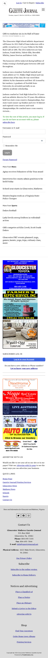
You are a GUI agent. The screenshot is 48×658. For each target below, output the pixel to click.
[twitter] (18, 516)
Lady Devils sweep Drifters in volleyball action (21, 219)
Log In (19, 3)
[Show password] (42, 140)
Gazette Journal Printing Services (17, 482)
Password (7, 136)
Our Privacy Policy (24, 558)
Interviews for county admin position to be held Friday (23, 180)
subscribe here (9, 122)
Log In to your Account (24, 359)
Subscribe (40, 3)
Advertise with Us (24, 614)
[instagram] (29, 516)
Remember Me (11, 145)
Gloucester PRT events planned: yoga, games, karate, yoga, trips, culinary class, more (22, 240)
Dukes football (9, 210)
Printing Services (24, 642)
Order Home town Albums (24, 636)
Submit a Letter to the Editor (24, 608)
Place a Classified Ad (24, 591)
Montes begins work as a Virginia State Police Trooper (21, 197)
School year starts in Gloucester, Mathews (22, 188)
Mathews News (9, 489)
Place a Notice (24, 597)
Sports (5, 496)
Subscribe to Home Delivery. (24, 575)
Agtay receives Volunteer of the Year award (23, 171)
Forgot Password (10, 159)
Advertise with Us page (26, 465)
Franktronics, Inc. (28, 655)
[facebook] (23, 516)
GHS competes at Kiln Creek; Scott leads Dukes (22, 229)
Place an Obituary (24, 603)
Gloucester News (10, 485)
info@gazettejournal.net (27, 544)
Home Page (7, 478)
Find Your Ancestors (24, 631)
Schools (6, 492)
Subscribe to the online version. (24, 569)
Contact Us (7, 499)
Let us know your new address (24, 368)
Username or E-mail (11, 128)
